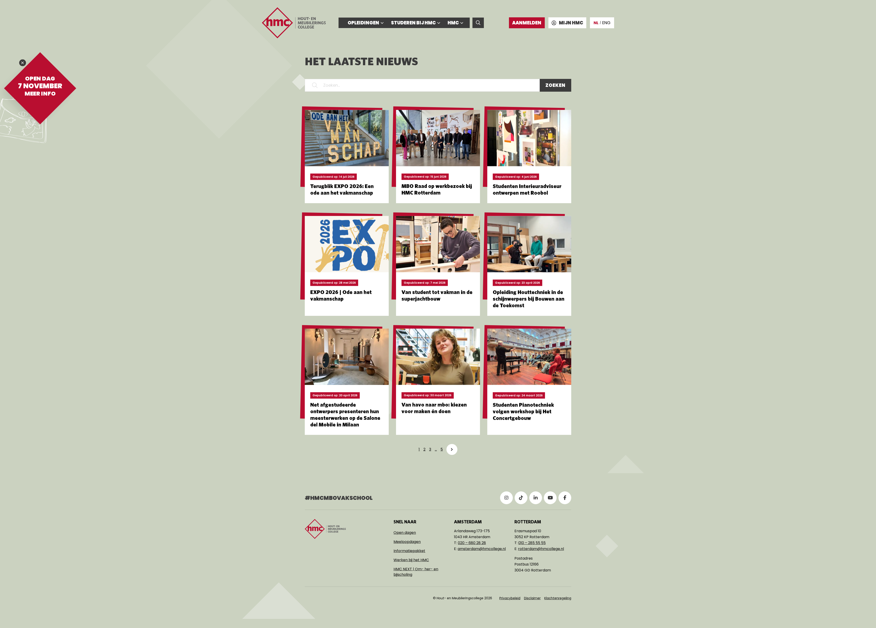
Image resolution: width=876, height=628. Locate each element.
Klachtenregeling (557, 598)
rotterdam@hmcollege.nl (541, 548)
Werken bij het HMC (411, 560)
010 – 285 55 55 (532, 542)
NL (596, 23)
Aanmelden (526, 23)
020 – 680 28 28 (472, 542)
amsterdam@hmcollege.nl (482, 548)
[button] (314, 85)
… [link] (436, 449)
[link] (451, 449)
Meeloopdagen (407, 541)
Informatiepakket (409, 550)
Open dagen (405, 532)
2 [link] (424, 449)
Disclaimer (532, 598)
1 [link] (419, 449)
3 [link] (430, 449)
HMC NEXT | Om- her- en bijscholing (416, 571)
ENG (606, 23)
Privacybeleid (509, 598)
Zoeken (555, 85)
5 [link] (442, 449)
